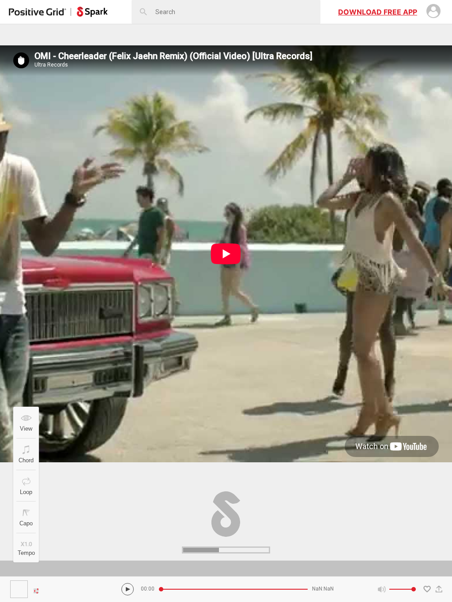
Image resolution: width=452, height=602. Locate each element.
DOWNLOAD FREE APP (377, 12)
